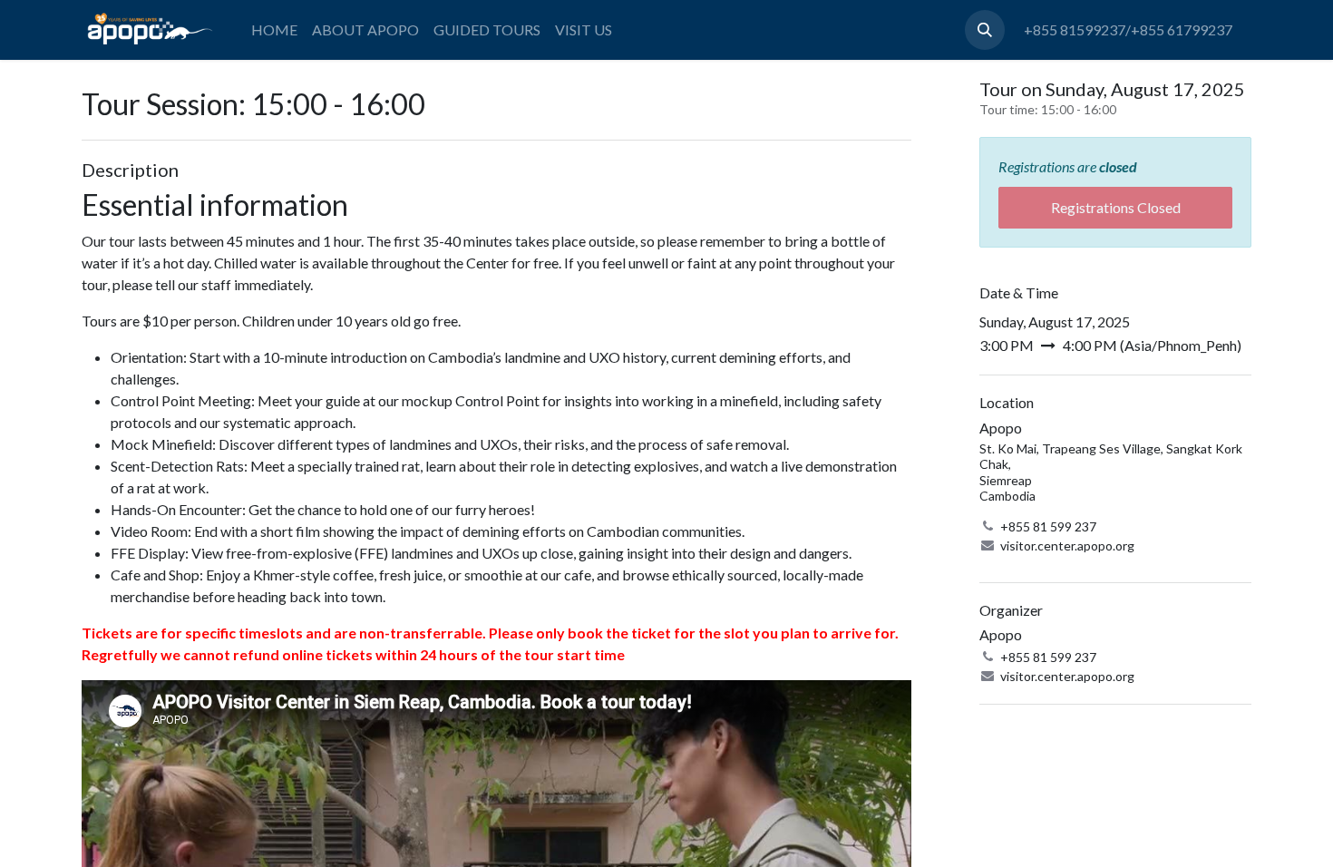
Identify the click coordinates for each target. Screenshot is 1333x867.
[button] (985, 30)
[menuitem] (274, 30)
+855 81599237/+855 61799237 (1128, 29)
